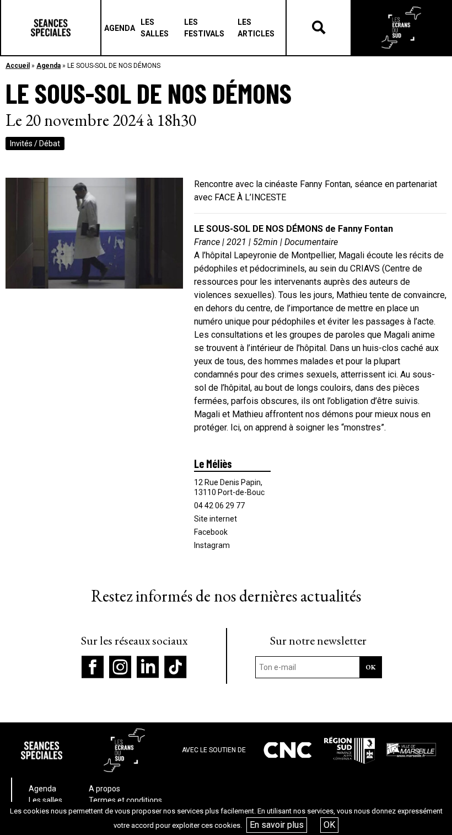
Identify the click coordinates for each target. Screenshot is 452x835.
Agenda (48, 66)
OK (329, 825)
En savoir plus (277, 825)
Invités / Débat (35, 143)
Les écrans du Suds (401, 27)
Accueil (18, 66)
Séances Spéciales (50, 27)
